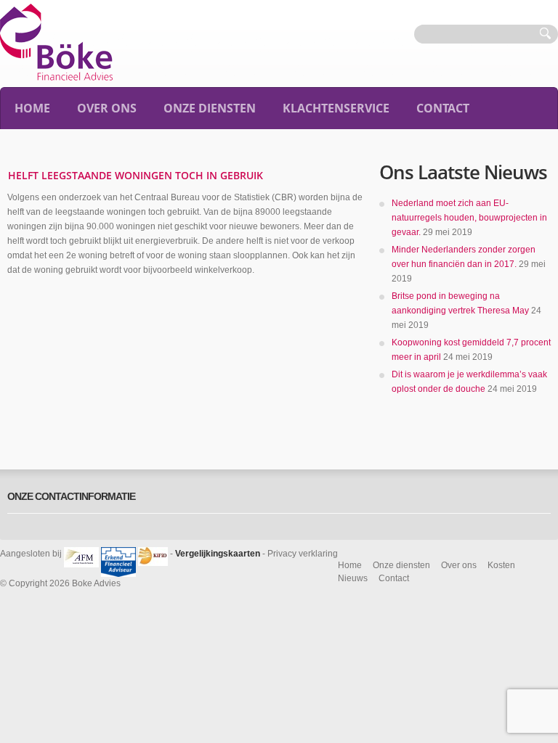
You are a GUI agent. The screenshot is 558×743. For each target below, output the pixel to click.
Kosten (501, 565)
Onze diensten (209, 108)
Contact (442, 108)
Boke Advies (96, 583)
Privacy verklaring (302, 554)
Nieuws (353, 578)
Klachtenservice (336, 108)
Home (32, 108)
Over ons (107, 108)
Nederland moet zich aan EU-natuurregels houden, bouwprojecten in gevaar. (469, 217)
